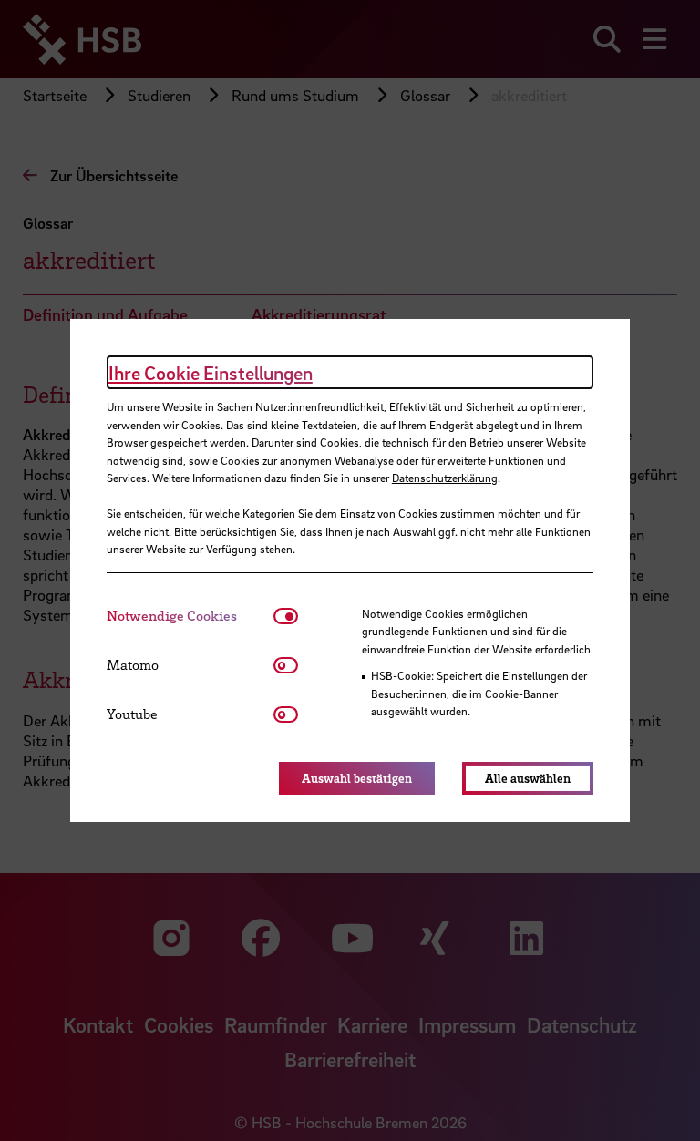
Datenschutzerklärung (445, 477)
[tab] (190, 615)
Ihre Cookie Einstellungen (210, 373)
